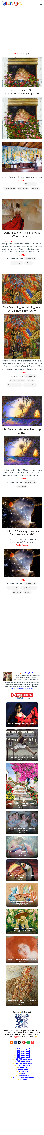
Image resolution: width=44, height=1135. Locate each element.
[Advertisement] (22, 30)
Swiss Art (27, 592)
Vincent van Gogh (30, 385)
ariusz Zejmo (8, 241)
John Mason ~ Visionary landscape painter (22, 430)
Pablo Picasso (22, 545)
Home (16, 53)
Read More (22, 180)
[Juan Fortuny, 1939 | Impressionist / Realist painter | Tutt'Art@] (12, 5)
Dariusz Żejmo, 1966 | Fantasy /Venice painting (22, 234)
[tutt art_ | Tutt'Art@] (24, 1044)
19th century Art (30, 376)
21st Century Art (9, 188)
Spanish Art (35, 188)
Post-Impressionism (14, 385)
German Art (17, 592)
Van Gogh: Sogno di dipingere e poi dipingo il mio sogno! (22, 308)
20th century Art (30, 184)
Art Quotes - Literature (17, 380)
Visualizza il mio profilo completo (22, 688)
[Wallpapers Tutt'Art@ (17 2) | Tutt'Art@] (22, 563)
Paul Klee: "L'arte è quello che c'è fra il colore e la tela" (22, 532)
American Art (22, 487)
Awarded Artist (23, 188)
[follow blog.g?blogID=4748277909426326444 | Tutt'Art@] (11, 1044)
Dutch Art (31, 380)
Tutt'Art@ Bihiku (28, 673)
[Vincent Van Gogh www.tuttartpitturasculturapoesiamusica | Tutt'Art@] (22, 336)
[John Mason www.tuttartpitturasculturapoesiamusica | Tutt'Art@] (22, 451)
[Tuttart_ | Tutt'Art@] (19, 1044)
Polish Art (29, 263)
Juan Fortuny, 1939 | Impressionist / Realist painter (22, 91)
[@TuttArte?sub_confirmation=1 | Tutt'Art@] (22, 698)
